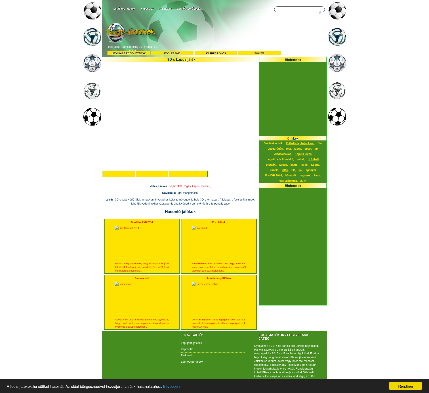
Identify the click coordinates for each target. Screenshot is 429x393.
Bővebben (171, 386)
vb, (316, 148)
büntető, (178, 186)
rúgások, (305, 175)
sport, (308, 148)
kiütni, (294, 165)
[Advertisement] (241, 37)
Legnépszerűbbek (188, 8)
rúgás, (188, 186)
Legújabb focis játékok (129, 53)
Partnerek (165, 8)
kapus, (196, 186)
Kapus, (315, 165)
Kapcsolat (147, 8)
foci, (289, 148)
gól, (301, 170)
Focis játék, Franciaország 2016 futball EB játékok (132, 48)
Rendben (405, 386)
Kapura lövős (216, 53)
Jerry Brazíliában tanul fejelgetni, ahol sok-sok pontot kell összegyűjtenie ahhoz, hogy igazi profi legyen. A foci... (219, 302)
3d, (171, 186)
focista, (205, 186)
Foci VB (259, 53)
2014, (303, 181)
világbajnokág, (283, 154)
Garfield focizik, (273, 143)
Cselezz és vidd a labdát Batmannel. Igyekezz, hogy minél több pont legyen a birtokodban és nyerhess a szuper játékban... (142, 302)
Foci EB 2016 (172, 53)
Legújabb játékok (124, 8)
